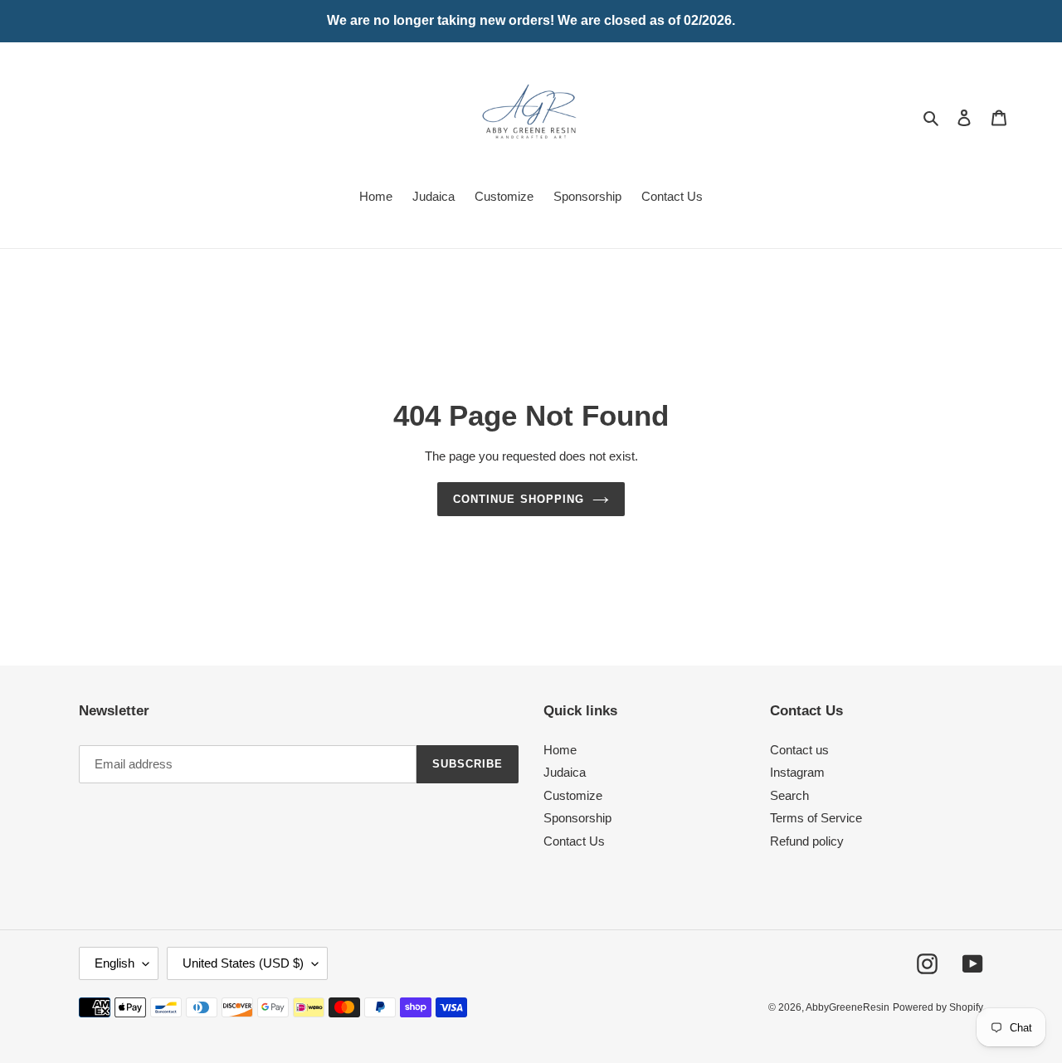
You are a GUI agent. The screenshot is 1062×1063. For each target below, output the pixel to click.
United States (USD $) (243, 963)
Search (789, 795)
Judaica (564, 772)
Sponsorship (577, 818)
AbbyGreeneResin (847, 1007)
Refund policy (807, 841)
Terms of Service (816, 818)
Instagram (797, 772)
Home (560, 750)
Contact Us (574, 841)
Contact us (799, 750)
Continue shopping (518, 499)
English (114, 963)
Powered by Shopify (938, 1007)
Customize (572, 795)
